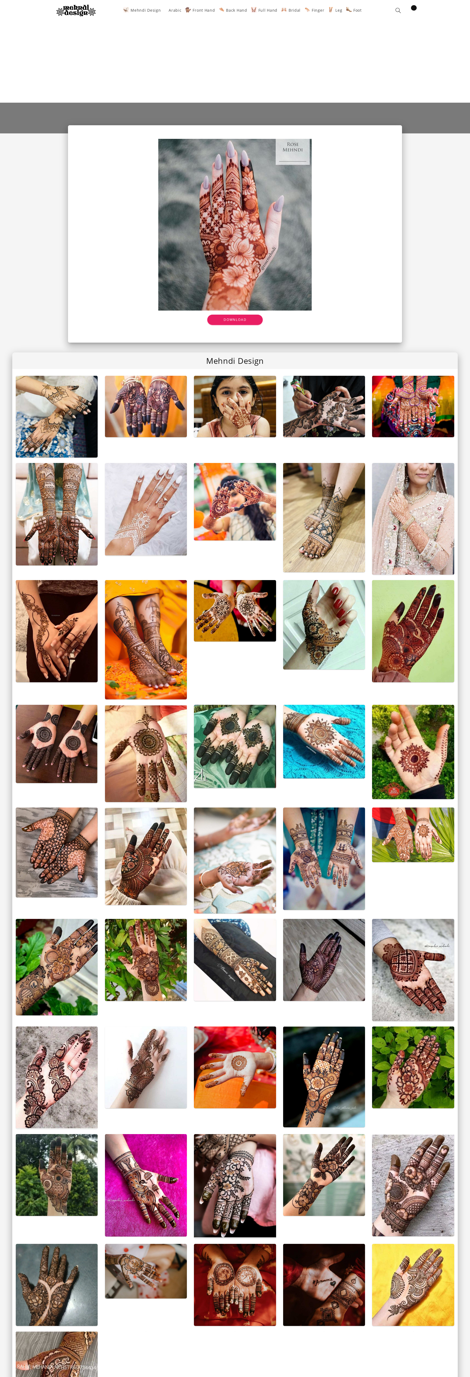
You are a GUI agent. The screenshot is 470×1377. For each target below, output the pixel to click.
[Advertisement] (235, 58)
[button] (398, 10)
